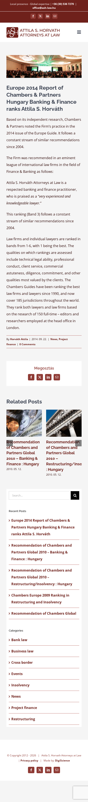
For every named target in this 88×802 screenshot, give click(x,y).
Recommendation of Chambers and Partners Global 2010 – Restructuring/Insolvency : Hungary (41, 577)
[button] (9, 443)
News (53, 339)
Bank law (19, 640)
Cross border (22, 662)
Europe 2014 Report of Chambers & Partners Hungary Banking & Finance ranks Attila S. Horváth (43, 527)
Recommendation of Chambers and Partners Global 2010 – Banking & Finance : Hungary (23, 453)
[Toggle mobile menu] (79, 32)
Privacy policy (29, 760)
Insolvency (20, 685)
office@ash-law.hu (44, 8)
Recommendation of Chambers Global (43, 613)
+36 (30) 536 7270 (63, 4)
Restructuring (23, 719)
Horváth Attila (19, 339)
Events (17, 673)
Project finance (24, 707)
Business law (22, 651)
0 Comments (27, 344)
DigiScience (62, 760)
